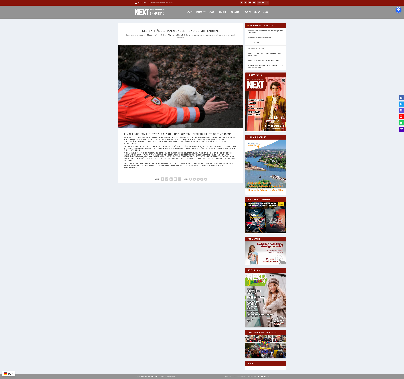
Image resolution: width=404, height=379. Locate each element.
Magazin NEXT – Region (261, 25)
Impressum (252, 377)
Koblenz (196, 35)
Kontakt (228, 377)
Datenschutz (241, 377)
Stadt (211, 12)
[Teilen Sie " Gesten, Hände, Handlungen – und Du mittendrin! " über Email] (175, 179)
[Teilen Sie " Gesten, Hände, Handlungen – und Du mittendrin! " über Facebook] (163, 179)
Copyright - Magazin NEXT (148, 377)
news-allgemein (217, 35)
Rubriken (235, 12)
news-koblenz (229, 35)
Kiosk (265, 12)
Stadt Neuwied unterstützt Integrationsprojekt (164, 3)
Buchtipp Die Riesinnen (255, 48)
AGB (234, 377)
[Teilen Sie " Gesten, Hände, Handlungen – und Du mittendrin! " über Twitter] (167, 179)
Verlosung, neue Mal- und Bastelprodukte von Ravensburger (264, 54)
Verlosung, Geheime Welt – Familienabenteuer (264, 60)
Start (189, 12)
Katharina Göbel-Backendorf (146, 35)
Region (222, 12)
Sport (257, 12)
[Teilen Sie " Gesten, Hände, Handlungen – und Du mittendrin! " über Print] (179, 179)
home (190, 35)
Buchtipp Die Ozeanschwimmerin (259, 38)
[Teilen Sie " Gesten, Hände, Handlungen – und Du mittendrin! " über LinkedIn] (171, 179)
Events (248, 12)
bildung (178, 35)
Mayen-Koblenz (205, 35)
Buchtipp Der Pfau (254, 43)
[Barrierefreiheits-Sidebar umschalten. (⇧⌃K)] (398, 10)
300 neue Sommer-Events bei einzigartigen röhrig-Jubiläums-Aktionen (265, 66)
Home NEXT (200, 12)
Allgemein (171, 35)
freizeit (184, 35)
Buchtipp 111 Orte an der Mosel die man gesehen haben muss (265, 32)
